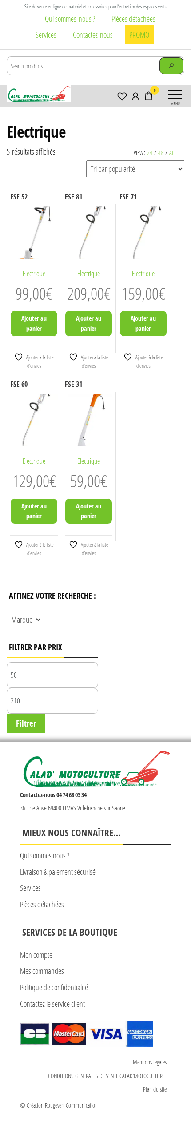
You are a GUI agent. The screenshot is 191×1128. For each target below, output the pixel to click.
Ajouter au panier (34, 323)
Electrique (34, 273)
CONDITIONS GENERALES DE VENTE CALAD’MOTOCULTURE (107, 1076)
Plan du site (155, 1089)
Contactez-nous (93, 34)
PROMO (139, 34)
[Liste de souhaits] (122, 96)
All (172, 152)
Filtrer (26, 723)
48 (160, 152)
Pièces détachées (133, 18)
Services (46, 34)
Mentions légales (150, 1062)
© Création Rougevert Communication (59, 1105)
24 (149, 152)
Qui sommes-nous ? (70, 18)
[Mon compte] (135, 96)
